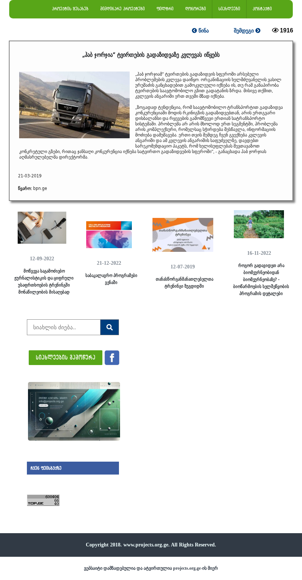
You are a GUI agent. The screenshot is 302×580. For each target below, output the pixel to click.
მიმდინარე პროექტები (122, 8)
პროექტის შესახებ (70, 8)
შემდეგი (244, 31)
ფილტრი (165, 8)
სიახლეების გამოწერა (65, 357)
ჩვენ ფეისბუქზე (46, 468)
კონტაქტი (262, 8)
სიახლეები (229, 8)
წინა (203, 31)
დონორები (195, 8)
